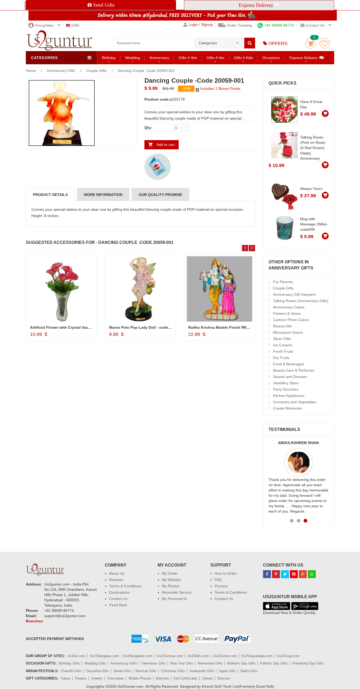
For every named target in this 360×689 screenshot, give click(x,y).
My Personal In (174, 599)
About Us (116, 573)
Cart (310, 43)
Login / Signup (201, 25)
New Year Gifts (181, 663)
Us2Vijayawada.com (257, 656)
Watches (162, 678)
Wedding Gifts (95, 663)
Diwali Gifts (122, 671)
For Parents (283, 282)
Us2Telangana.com (105, 656)
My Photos (170, 586)
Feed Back (118, 605)
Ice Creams (282, 345)
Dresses (223, 678)
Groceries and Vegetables (294, 402)
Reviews (116, 580)
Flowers (81, 678)
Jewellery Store (286, 383)
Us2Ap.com (76, 656)
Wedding (132, 58)
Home (31, 70)
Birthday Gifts (69, 663)
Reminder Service (177, 592)
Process (221, 586)
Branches (34, 621)
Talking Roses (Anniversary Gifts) (300, 301)
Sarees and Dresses (290, 377)
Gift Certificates (186, 678)
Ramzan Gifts (146, 671)
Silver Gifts (282, 339)
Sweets (97, 678)
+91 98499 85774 (279, 25)
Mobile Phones (140, 678)
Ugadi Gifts (227, 671)
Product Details (50, 195)
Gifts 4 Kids (243, 58)
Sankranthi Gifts (201, 671)
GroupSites (44, 25)
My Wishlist (171, 580)
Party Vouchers (285, 389)
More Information (103, 195)
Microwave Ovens (288, 332)
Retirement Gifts (210, 663)
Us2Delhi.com (198, 656)
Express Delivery (303, 58)
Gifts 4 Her (216, 58)
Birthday (109, 58)
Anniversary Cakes (288, 307)
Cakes (65, 678)
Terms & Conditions (125, 586)
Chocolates (115, 678)
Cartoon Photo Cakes (291, 320)
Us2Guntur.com (225, 656)
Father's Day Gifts (274, 663)
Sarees (207, 678)
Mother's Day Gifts (241, 663)
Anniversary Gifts (61, 70)
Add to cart (166, 144)
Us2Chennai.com (170, 656)
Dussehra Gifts (97, 671)
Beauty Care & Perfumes (293, 370)
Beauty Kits (282, 326)
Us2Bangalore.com (137, 656)
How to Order (226, 573)
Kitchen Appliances (288, 395)
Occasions (271, 58)
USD (75, 25)
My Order (170, 573)
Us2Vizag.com (288, 656)
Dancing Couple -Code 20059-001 (146, 70)
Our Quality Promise (160, 195)
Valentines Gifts (154, 663)
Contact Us (118, 599)
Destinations (119, 592)
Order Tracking (239, 25)
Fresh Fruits (283, 351)
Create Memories (287, 408)
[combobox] (219, 41)
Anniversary (159, 58)
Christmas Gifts (173, 671)
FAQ (218, 580)
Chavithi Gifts (71, 671)
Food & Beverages (288, 364)
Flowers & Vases (287, 313)
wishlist (325, 43)
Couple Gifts (96, 70)
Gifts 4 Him (188, 58)
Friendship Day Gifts (308, 663)
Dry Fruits (281, 358)
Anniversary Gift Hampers (294, 294)
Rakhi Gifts (248, 671)
